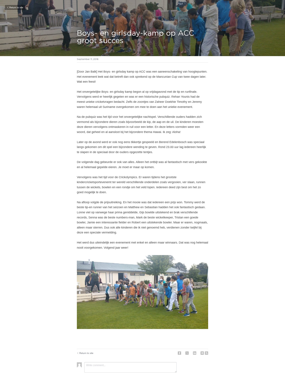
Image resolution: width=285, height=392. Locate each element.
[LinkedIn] (194, 353)
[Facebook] (179, 353)
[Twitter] (187, 353)
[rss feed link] (206, 353)
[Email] (202, 353)
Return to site (16, 7)
